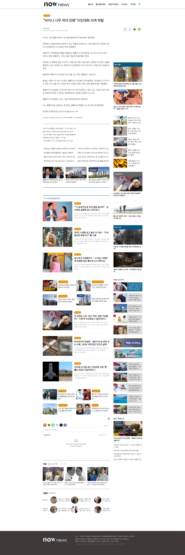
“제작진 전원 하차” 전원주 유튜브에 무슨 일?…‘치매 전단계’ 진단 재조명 (52, 484)
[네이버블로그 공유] (139, 31)
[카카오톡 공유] (134, 31)
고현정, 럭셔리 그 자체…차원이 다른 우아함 (103, 501)
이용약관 (88, 536)
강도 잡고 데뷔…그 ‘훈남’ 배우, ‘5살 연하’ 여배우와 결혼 (57, 510)
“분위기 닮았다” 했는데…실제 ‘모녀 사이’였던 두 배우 (80, 501)
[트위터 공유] (130, 31)
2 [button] (76, 517)
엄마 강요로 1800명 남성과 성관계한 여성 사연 (58, 131)
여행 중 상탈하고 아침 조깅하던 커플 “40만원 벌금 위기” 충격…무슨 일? (96, 484)
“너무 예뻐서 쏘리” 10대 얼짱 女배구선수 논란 (58, 141)
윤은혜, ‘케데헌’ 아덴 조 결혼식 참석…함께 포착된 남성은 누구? (57, 501)
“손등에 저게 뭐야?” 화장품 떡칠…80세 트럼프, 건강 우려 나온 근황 (75, 484)
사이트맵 (131, 536)
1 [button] (74, 517)
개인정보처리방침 (95, 536)
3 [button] (77, 517)
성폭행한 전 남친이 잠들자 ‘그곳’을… (55, 137)
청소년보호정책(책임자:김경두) (108, 536)
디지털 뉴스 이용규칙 (123, 536)
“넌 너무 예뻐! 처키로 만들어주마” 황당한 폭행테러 (59, 134)
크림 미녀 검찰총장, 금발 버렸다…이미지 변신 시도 (59, 128)
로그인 (76, 536)
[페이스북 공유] (125, 31)
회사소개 (82, 536)
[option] (52, 477)
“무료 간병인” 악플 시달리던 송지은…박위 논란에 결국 (80, 510)
